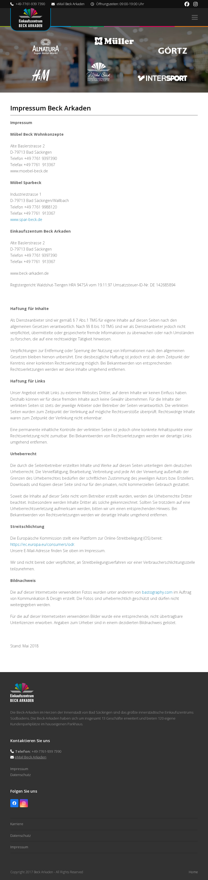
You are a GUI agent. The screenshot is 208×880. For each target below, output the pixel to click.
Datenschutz (20, 774)
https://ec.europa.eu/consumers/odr (42, 544)
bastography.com (157, 592)
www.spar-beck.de (26, 219)
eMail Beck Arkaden (70, 4)
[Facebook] (14, 803)
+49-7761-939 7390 (30, 4)
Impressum (19, 768)
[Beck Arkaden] (22, 700)
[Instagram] (24, 803)
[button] (195, 17)
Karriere (16, 823)
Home (193, 872)
